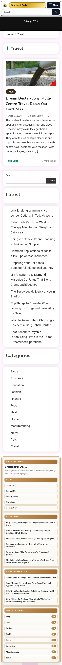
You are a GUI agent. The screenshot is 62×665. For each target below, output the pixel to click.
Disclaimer (10, 502)
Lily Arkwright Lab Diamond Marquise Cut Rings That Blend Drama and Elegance (31, 279)
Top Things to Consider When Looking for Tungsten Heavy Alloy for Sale (33, 308)
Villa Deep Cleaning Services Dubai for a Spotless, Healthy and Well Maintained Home (30, 592)
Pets (14, 439)
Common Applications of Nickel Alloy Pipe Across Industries (31, 253)
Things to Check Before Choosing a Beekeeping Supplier (33, 241)
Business (17, 378)
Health (15, 412)
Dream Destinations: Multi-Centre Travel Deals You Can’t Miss (28, 104)
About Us (10, 485)
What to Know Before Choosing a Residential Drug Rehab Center (32, 322)
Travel (10, 92)
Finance (16, 398)
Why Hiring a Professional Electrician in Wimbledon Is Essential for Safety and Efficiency (29, 600)
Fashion (16, 392)
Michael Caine (35, 115)
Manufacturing (20, 426)
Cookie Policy (11, 507)
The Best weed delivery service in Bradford (33, 294)
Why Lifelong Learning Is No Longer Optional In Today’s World (32, 213)
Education (17, 385)
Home (15, 419)
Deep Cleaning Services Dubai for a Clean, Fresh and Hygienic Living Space (28, 584)
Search (9, 175)
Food (14, 405)
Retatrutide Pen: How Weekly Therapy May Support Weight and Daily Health (32, 227)
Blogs (14, 371)
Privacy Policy (12, 496)
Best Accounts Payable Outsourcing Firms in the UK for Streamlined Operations (31, 337)
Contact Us (11, 491)
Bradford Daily (19, 5)
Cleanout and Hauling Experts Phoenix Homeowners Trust (31, 577)
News (15, 432)
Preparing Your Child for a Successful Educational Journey (32, 265)
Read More (12, 160)
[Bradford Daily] (5, 5)
